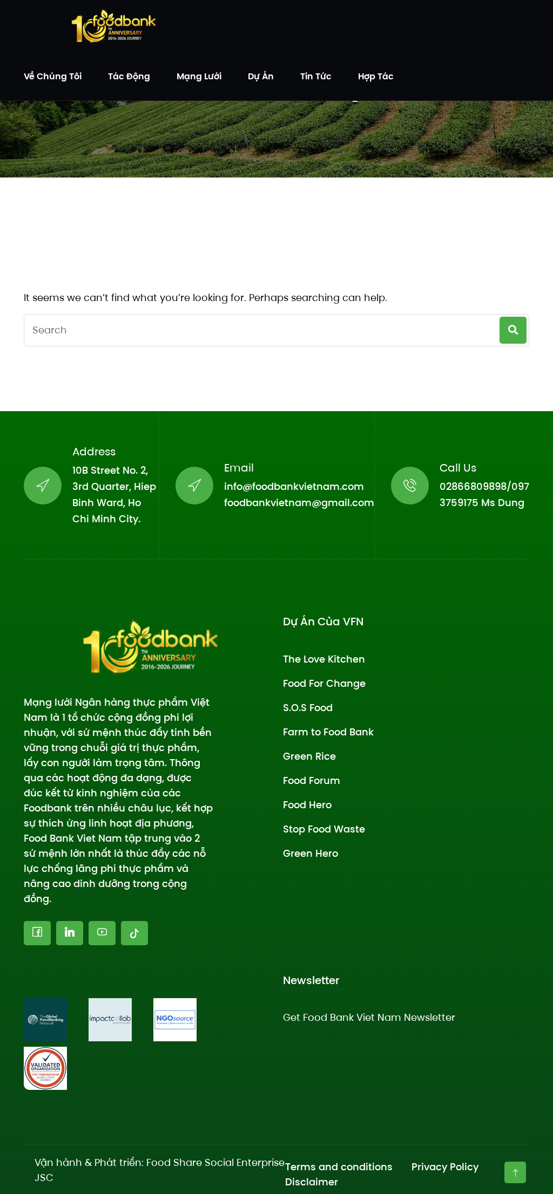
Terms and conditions (339, 1166)
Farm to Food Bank (328, 732)
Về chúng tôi (53, 76)
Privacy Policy (445, 1166)
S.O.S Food (308, 707)
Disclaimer (311, 1182)
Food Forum (311, 780)
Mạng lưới (199, 76)
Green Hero (310, 853)
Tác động (129, 76)
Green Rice (309, 756)
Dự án (261, 76)
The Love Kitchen (324, 659)
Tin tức (316, 76)
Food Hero (307, 804)
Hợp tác (376, 76)
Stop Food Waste (324, 829)
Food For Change (324, 683)
